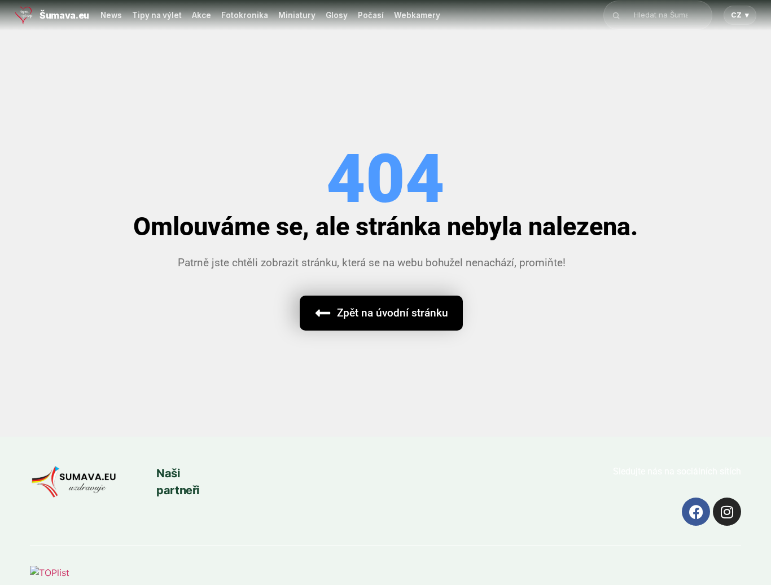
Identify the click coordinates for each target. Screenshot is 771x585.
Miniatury (297, 15)
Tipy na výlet (157, 15)
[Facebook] (696, 512)
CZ (740, 15)
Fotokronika (244, 15)
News (111, 15)
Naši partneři (177, 482)
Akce (201, 15)
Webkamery (417, 15)
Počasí (371, 15)
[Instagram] (727, 512)
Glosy (337, 15)
